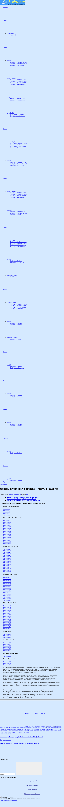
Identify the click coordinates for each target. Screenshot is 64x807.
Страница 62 (7, 613)
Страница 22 (7, 540)
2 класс (5, 47)
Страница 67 (7, 621)
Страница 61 (7, 612)
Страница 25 (7, 549)
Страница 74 (7, 635)
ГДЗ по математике (32, 785)
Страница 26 (7, 550)
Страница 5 (6, 510)
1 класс (5, 20)
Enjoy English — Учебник (17, 34)
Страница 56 (7, 600)
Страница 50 (7, 591)
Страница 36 (7, 565)
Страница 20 (7, 537)
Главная (5, 7)
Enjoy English (10, 33)
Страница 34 (7, 562)
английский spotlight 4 (26, 727)
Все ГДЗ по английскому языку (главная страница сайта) (24, 500)
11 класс (5, 466)
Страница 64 (7, 616)
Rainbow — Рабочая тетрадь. (18, 146)
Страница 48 (7, 588)
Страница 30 (7, 556)
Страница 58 (7, 607)
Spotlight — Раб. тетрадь (17, 65)
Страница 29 (7, 555)
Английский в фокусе (39, 727)
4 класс (5, 178)
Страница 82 (7, 656)
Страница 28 (7, 553)
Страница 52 (7, 594)
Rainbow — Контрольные (17, 84)
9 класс (5, 409)
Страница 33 (7, 561)
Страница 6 (6, 512)
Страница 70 (7, 625)
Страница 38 (7, 568)
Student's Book (8, 727)
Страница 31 (7, 558)
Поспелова (7, 732)
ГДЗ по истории (32, 789)
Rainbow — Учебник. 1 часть (18, 79)
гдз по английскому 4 (33, 729)
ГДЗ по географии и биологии (32, 794)
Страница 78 (7, 646)
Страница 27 (7, 552)
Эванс (24, 732)
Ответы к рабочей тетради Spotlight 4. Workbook (21, 499)
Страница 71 (7, 627)
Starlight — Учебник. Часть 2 (18, 100)
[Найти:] (8, 774)
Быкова (48, 727)
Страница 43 (7, 580)
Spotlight (9, 60)
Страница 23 (7, 542)
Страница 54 (7, 597)
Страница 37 (7, 567)
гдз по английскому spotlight (21, 730)
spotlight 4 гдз (50, 726)
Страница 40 (7, 571)
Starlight (9, 97)
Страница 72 (7, 628)
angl (27, 494)
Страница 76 (7, 643)
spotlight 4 (43, 726)
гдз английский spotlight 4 (7, 729)
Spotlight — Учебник (16, 261)
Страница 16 (7, 531)
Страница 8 (6, 515)
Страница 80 (7, 649)
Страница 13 (7, 526)
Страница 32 (7, 559)
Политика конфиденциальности (9, 800)
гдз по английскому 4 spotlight (48, 729)
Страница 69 (7, 624)
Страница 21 (7, 539)
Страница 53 (7, 595)
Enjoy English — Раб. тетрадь (18, 116)
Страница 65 (7, 618)
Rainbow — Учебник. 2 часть (18, 81)
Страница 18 (7, 534)
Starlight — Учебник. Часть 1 (18, 98)
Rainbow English (11, 78)
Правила (5, 482)
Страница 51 (7, 592)
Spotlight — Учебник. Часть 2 (18, 63)
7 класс (5, 352)
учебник (19, 732)
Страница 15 (7, 529)
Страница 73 (7, 634)
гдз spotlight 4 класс (56, 727)
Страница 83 (7, 661)
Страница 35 (7, 564)
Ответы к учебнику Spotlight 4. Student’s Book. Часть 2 (23, 497)
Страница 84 (7, 663)
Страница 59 (7, 608)
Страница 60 (7, 610)
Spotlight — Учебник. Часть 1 (18, 62)
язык (27, 732)
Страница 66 (7, 619)
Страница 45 (7, 583)
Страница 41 (7, 577)
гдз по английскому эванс (53, 730)
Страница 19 (7, 536)
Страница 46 (7, 585)
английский (15, 727)
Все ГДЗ (42, 713)
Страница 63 (7, 615)
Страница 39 (7, 570)
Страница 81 (7, 650)
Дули (1, 732)
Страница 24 (7, 543)
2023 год (27, 726)
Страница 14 (7, 528)
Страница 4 (6, 509)
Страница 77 (7, 644)
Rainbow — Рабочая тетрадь (18, 82)
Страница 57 (7, 605)
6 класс (5, 289)
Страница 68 (7, 622)
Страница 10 (7, 522)
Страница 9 (6, 520)
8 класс (5, 381)
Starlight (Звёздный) (12, 275)
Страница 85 (7, 665)
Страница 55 (7, 598)
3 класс (5, 129)
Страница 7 (6, 513)
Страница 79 (7, 647)
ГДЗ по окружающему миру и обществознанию (32, 781)
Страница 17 (7, 532)
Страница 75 (7, 637)
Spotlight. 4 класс (34, 713)
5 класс (5, 227)
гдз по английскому (20, 729)
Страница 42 (7, 579)
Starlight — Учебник (15, 277)
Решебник (13, 732)
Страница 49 (7, 589)
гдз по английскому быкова (38, 730)
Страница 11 (6, 523)
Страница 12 (7, 525)
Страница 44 (7, 582)
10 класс (5, 438)
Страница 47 (7, 586)
